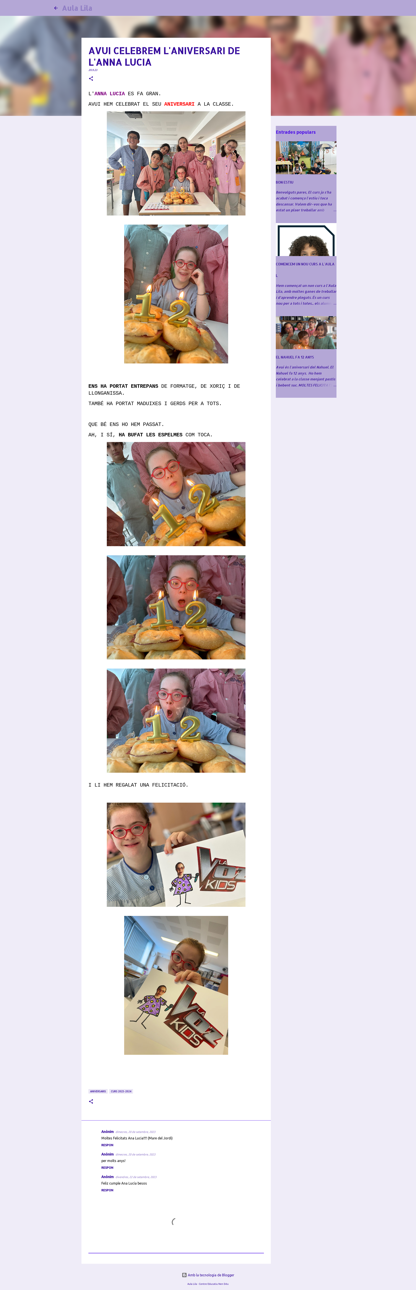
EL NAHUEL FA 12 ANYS (295, 357)
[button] (91, 79)
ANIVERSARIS (98, 1091)
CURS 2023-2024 (121, 1091)
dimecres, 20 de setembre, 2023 (135, 1131)
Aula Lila (77, 7)
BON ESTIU (284, 182)
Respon (107, 1145)
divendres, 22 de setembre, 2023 (135, 1176)
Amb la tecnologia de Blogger (210, 1275)
